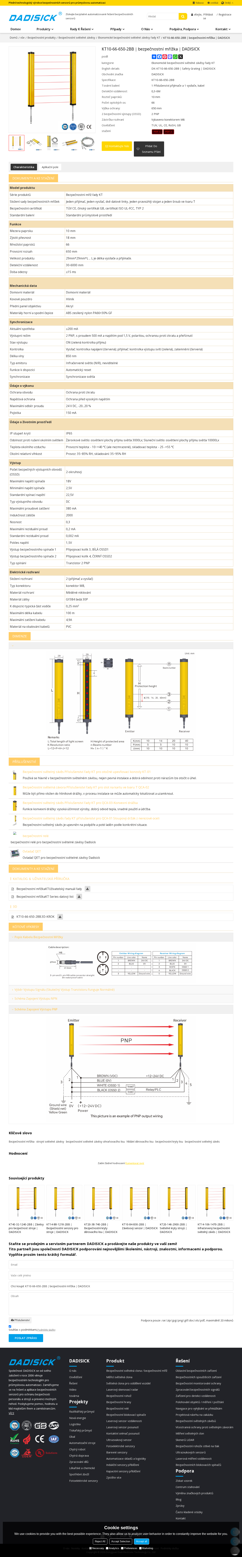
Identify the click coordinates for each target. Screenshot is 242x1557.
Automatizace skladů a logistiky (126, 1458)
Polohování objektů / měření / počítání (200, 1402)
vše (22, 37)
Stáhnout (200, 3)
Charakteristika (23, 167)
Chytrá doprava (79, 1455)
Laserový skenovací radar (122, 1389)
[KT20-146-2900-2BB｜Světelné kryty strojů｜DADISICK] (178, 1203)
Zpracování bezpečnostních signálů (198, 1389)
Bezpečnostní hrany (118, 1402)
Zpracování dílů (78, 1462)
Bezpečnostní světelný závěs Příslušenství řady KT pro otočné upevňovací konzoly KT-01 (87, 772)
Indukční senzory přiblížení (122, 1465)
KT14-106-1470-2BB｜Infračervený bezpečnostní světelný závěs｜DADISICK (214, 1228)
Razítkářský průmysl (81, 1411)
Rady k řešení (80, 29)
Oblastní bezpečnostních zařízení (196, 1370)
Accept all (141, 1541)
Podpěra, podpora (183, 29)
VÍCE (11, 1413)
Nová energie (77, 1418)
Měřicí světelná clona (119, 1377)
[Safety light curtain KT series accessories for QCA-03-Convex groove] (15, 805)
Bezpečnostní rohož (118, 1396)
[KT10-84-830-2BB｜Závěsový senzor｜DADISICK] (140, 1203)
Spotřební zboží (79, 1474)
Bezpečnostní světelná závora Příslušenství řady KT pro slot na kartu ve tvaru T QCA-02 (86, 787)
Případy (116, 29)
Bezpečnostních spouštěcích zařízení (198, 1377)
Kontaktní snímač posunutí (123, 1433)
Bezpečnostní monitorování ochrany (198, 1383)
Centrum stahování (187, 1487)
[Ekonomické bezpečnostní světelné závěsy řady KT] (157, 131)
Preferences (130, 1548)
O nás (145, 29)
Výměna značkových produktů (194, 1493)
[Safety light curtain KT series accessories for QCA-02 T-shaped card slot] (15, 789)
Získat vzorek (184, 1481)
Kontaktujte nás (119, 146)
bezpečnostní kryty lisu (169, 1141)
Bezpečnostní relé (117, 1408)
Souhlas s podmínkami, (32, 1329)
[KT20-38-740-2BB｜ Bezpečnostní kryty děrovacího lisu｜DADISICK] (102, 1203)
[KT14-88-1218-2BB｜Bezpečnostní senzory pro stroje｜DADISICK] (64, 1203)
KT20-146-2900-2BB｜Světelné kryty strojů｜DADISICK (174, 1228)
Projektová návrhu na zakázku (194, 1415)
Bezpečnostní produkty (41, 37)
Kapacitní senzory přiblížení (123, 1471)
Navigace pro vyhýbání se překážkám (199, 1408)
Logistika (75, 1424)
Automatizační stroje (82, 1443)
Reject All (100, 1541)
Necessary (98, 1548)
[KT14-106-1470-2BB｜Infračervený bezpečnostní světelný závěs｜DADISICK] (215, 1203)
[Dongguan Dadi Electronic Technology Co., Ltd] (35, 16)
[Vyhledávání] (183, 16)
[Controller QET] (15, 853)
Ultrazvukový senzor (119, 1440)
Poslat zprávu (26, 1338)
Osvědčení (75, 1377)
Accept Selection (120, 1541)
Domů (14, 37)
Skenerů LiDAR (185, 1440)
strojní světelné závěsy (50, 1141)
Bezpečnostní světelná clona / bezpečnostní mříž (136, 1370)
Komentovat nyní (134, 1163)
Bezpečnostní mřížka (21, 1141)
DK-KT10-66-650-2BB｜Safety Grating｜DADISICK (183, 68)
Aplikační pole (50, 167)
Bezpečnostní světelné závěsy (76, 37)
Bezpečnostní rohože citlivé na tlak (197, 1446)
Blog (179, 1499)
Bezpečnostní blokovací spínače (126, 1415)
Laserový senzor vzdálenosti (124, 1421)
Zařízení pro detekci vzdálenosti (196, 1396)
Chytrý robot (77, 1449)
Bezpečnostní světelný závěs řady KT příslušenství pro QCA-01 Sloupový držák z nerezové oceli (91, 818)
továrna (74, 1396)
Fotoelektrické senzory (83, 1481)
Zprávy (180, 1505)
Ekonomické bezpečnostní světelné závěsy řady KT (129, 37)
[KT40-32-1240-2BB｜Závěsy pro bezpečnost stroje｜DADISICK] (27, 1203)
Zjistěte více (113, 1477)
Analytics (114, 1548)
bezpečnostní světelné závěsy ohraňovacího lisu (95, 1141)
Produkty (43, 29)
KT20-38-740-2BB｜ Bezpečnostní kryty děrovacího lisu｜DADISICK (100, 1228)
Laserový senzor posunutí (122, 1427)
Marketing (147, 1548)
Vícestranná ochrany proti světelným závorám (204, 1427)
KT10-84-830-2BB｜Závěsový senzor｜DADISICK (140, 1226)
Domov (16, 29)
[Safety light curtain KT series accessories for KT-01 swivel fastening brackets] (15, 774)
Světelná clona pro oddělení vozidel (128, 1383)
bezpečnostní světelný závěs (202, 1141)
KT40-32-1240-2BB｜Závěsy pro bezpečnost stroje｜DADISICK (26, 1228)
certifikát (214, 3)
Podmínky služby (46, 1329)
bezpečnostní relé (36, 836)
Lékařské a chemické (82, 1468)
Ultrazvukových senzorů (191, 1452)
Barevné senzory (116, 1452)
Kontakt (222, 29)
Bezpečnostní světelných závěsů (196, 1421)
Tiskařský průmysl (80, 1430)
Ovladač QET (32, 851)
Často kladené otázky (189, 1512)
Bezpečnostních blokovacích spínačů (198, 1465)
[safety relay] (14, 834)
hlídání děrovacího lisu (140, 1141)
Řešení (73, 1383)
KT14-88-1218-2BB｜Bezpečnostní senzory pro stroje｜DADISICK (62, 1228)
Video (72, 1389)
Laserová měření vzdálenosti (194, 1458)
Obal (72, 1436)
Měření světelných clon (190, 1433)
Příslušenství (22, 1320)
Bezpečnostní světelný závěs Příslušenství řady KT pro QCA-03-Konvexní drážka (80, 803)
